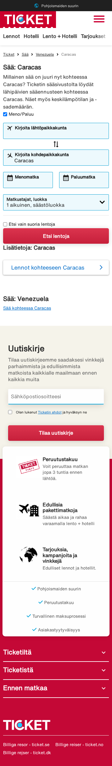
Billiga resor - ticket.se (26, 744)
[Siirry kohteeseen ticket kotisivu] (28, 18)
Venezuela (45, 54)
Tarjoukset (93, 36)
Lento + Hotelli (60, 36)
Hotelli (31, 36)
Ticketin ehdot (50, 412)
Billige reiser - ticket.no (79, 744)
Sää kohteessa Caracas (27, 308)
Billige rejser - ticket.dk (27, 752)
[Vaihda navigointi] (99, 19)
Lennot (11, 36)
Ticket (8, 54)
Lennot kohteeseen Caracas (47, 267)
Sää (25, 54)
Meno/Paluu (21, 114)
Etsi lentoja (56, 235)
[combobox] (59, 133)
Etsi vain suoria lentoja (32, 224)
